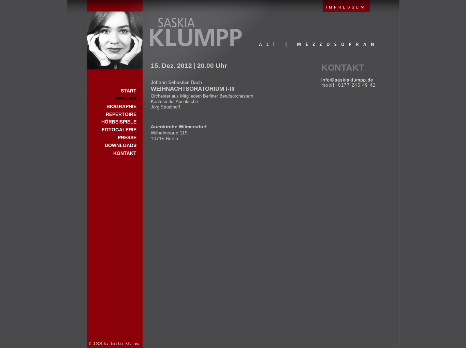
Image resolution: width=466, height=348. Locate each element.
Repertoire (121, 114)
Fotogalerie (119, 129)
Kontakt (342, 67)
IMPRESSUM (345, 7)
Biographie (121, 106)
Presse (127, 137)
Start (115, 35)
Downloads (120, 145)
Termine (125, 98)
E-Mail (347, 80)
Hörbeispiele (118, 122)
